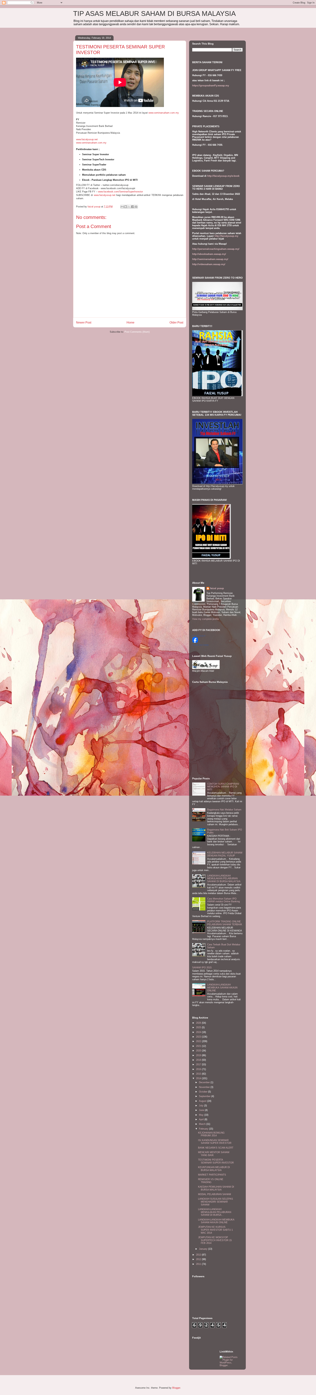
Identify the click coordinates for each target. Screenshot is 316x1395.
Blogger (176, 1387)
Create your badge (200, 645)
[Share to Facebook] (132, 206)
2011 (199, 1264)
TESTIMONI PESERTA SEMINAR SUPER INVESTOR (216, 1161)
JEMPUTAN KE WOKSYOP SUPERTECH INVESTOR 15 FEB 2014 (215, 1240)
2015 (199, 1073)
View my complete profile (205, 619)
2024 (199, 1032)
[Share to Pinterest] (136, 206)
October (203, 1091)
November (204, 1087)
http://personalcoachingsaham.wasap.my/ (215, 249)
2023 (199, 1036)
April (201, 1119)
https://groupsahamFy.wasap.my (210, 85)
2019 (199, 1055)
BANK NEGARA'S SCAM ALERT (215, 1147)
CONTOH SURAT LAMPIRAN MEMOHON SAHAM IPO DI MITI (223, 786)
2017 (199, 1064)
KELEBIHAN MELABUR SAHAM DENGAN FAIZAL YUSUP (224, 854)
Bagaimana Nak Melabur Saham (224, 809)
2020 (199, 1050)
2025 (199, 1027)
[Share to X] (129, 206)
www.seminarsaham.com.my (163, 112)
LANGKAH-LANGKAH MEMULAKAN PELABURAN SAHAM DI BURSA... (214, 1212)
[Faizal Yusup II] (195, 642)
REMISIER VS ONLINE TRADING (210, 1181)
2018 (199, 1060)
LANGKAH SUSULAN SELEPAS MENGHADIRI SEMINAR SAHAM (215, 1201)
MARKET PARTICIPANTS (212, 1174)
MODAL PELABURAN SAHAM (214, 1194)
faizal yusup (217, 588)
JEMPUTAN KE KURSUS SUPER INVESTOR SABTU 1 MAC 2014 (215, 1230)
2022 (199, 1041)
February (204, 1128)
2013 (199, 1254)
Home (130, 322)
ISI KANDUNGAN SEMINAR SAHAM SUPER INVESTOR (214, 1142)
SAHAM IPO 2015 (202, 967)
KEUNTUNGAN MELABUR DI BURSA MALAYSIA (214, 1169)
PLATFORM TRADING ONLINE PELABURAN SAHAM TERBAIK (224, 923)
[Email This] (122, 206)
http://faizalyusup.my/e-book (223, 176)
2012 (199, 1259)
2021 (199, 1046)
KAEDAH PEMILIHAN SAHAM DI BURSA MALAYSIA (216, 1188)
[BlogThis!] (125, 206)
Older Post (176, 322)
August (203, 1101)
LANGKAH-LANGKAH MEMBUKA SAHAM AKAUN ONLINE (222, 987)
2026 (199, 1022)
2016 (199, 1069)
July (201, 1105)
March (202, 1124)
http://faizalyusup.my (226, 236)
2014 (199, 1078)
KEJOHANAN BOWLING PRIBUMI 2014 (211, 1134)
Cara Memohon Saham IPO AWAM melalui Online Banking (223, 900)
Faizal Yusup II (198, 636)
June (202, 1110)
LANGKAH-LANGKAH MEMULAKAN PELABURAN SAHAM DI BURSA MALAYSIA (223, 878)
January (203, 1248)
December (204, 1082)
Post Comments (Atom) (137, 331)
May (201, 1114)
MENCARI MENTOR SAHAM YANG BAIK (213, 1154)
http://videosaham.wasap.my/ (208, 264)
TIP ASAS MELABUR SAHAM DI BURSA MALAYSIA (154, 13)
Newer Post (83, 322)
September (205, 1096)
